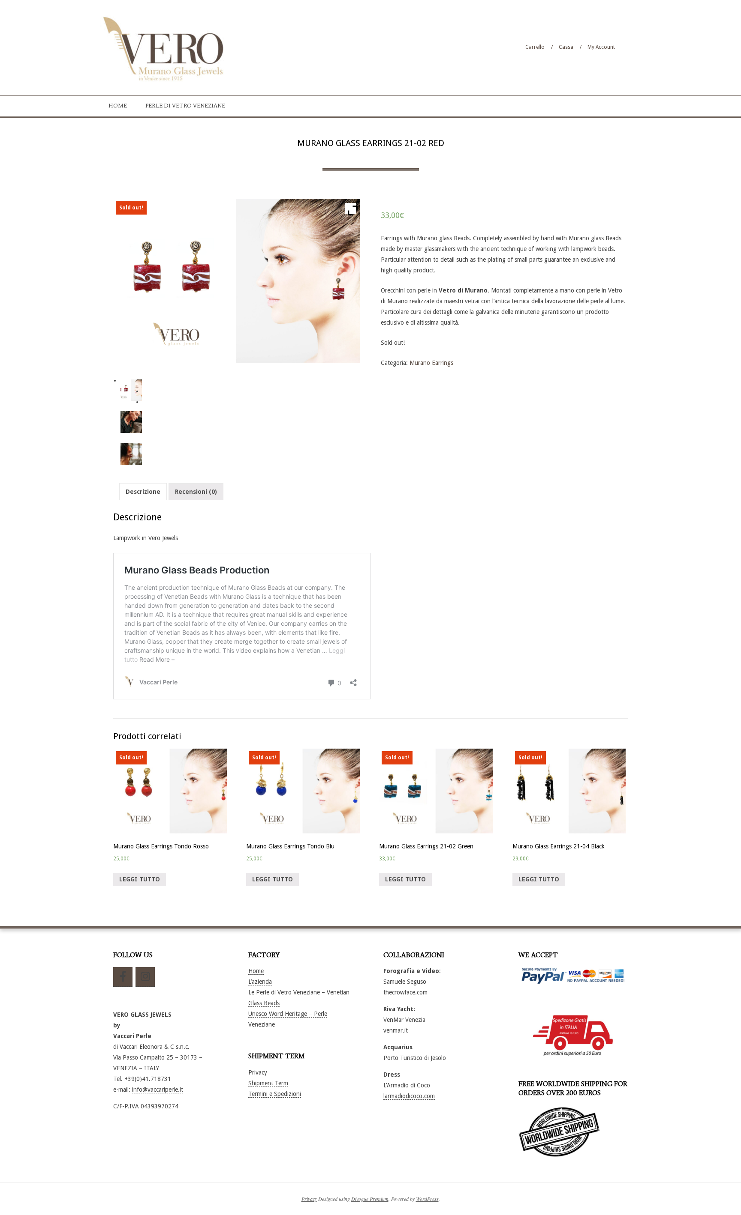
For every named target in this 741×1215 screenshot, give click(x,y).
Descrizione (143, 491)
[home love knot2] (131, 422)
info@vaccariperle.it (157, 1089)
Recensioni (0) (196, 491)
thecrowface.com (405, 992)
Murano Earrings (431, 362)
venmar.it (395, 1030)
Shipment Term (268, 1083)
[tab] (143, 491)
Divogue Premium (370, 1198)
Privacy (257, 1072)
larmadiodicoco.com (409, 1096)
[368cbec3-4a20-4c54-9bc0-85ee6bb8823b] (131, 454)
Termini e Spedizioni (274, 1093)
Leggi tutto (139, 879)
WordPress (427, 1198)
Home (256, 970)
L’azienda (260, 981)
